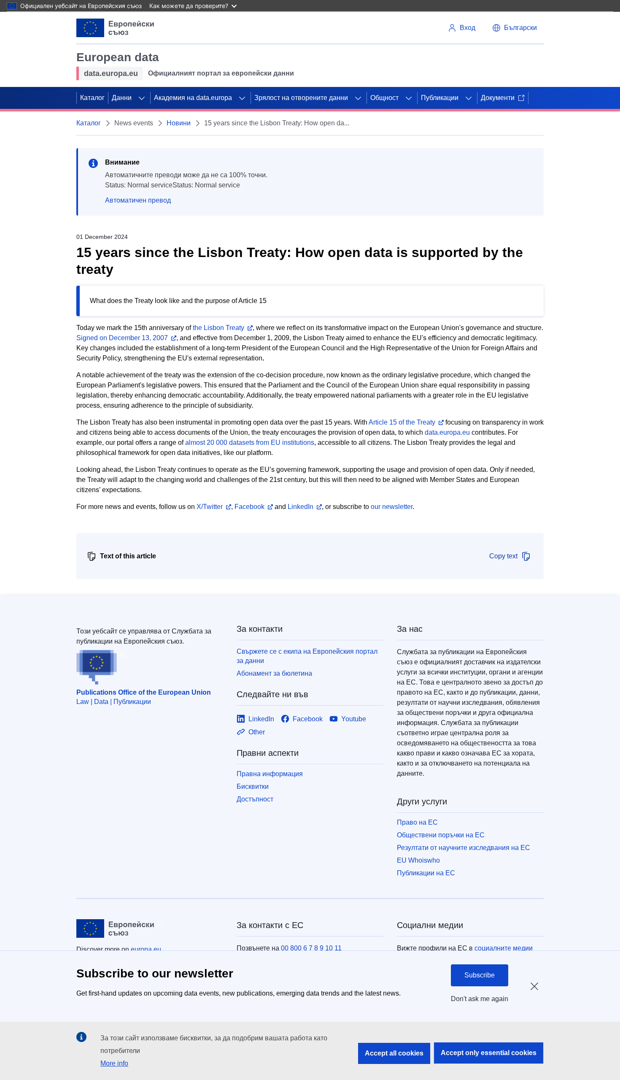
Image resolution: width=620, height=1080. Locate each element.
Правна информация (270, 773)
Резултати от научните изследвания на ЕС (463, 847)
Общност (384, 97)
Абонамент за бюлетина (274, 673)
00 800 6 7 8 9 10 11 (311, 948)
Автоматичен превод (138, 200)
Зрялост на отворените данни (301, 97)
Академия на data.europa (193, 97)
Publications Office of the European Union (143, 692)
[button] (514, 28)
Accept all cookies (394, 1053)
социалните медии (503, 948)
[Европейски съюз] (115, 28)
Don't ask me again (479, 998)
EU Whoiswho (418, 860)
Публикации (439, 97)
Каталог (92, 97)
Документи (498, 97)
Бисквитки (253, 786)
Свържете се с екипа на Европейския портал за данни (307, 656)
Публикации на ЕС (426, 873)
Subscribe (479, 975)
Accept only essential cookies (488, 1052)
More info (114, 1063)
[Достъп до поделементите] (141, 98)
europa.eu (146, 949)
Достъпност (255, 799)
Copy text (503, 556)
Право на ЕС (417, 822)
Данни (122, 97)
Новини (179, 123)
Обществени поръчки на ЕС (441, 835)
